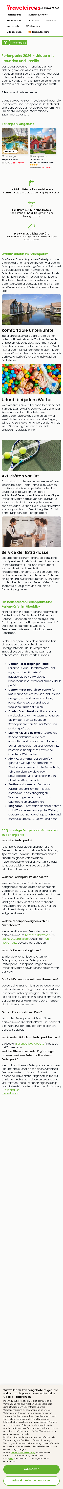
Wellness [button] (51, 20)
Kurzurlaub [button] (13, 26)
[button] (14, 14)
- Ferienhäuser (11, 1091)
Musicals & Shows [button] (38, 14)
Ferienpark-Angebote (30, 1044)
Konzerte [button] (34, 20)
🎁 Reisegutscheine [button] (38, 32)
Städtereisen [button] (33, 26)
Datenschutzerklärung (23, 1452)
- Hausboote (10, 1093)
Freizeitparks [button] (14, 14)
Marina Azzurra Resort (16, 939)
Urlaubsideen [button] (14, 32)
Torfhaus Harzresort (37, 935)
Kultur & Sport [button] (15, 20)
